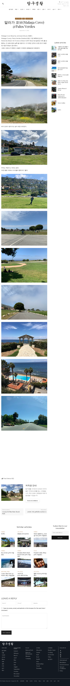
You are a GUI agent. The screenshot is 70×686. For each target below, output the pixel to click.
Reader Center (52, 650)
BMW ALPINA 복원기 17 (63, 61)
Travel (38, 666)
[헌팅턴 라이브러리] (24, 542)
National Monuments (29, 653)
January (16, 651)
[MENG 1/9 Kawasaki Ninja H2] (54, 75)
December (16, 676)
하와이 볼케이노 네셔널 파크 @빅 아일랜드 (40, 534)
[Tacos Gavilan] (54, 103)
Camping (28, 658)
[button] (3, 3)
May (15, 660)
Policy (61, 671)
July (15, 664)
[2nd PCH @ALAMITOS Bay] (24, 582)
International (63, 660)
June (15, 662)
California (29, 18)
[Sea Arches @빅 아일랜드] (8, 563)
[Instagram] (61, 652)
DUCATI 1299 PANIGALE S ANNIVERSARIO (62, 96)
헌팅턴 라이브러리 (23, 534)
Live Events (51, 654)
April (15, 657)
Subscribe (60, 537)
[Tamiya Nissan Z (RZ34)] (54, 89)
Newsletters (63, 662)
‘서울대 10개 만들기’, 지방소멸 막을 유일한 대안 (63, 48)
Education (39, 650)
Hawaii (3, 531)
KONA (59, 110)
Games (38, 652)
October (16, 671)
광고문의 (50, 659)
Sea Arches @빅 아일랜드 (7, 553)
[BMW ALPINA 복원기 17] (54, 61)
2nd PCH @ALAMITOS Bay (23, 574)
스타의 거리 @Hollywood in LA (36, 512)
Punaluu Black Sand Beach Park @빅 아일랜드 (24, 554)
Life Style (18, 18)
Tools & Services (64, 664)
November (17, 673)
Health (38, 659)
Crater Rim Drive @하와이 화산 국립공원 (7, 574)
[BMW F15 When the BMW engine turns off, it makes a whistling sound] (54, 82)
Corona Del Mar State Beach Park (11, 512)
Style (37, 654)
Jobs (37, 661)
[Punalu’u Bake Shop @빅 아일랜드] (40, 563)
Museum (28, 656)
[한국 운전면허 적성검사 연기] (54, 68)
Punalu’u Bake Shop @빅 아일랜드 (40, 553)
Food (35, 550)
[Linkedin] (61, 654)
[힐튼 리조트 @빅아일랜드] (40, 582)
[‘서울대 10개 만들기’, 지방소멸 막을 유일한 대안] (54, 48)
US (23, 18)
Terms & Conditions (63, 667)
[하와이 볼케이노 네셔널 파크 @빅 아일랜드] (40, 542)
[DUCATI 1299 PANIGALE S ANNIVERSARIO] (54, 96)
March (15, 655)
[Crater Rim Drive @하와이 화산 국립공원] (8, 582)
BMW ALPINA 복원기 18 (63, 55)
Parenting (38, 668)
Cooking (50, 652)
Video (49, 657)
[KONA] (54, 109)
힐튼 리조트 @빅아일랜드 (40, 574)
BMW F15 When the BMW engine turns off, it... (63, 82)
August (15, 667)
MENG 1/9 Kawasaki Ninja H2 (63, 75)
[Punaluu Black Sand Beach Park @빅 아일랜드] (24, 563)
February (16, 653)
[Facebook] (61, 650)
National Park (5, 571)
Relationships (39, 664)
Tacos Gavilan (61, 103)
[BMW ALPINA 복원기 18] (54, 55)
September (17, 669)
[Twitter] (61, 656)
